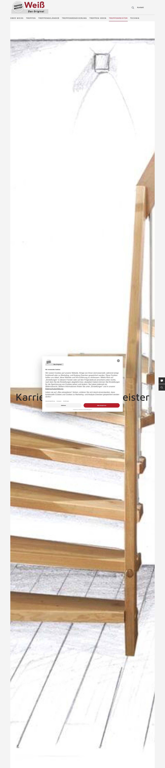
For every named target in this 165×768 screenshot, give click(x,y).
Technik (134, 18)
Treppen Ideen (97, 18)
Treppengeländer (48, 18)
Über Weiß (16, 18)
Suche (132, 8)
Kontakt (140, 7)
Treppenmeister (118, 18)
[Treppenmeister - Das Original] (29, 7)
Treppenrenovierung (74, 18)
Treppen (31, 18)
